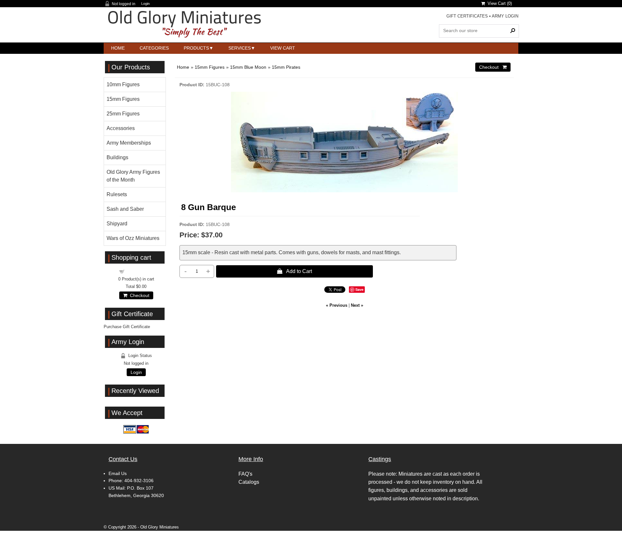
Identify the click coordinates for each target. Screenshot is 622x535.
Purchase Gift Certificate (127, 326)
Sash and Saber (125, 209)
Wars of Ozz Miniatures (133, 238)
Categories (154, 48)
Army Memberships (129, 143)
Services (239, 48)
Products (196, 48)
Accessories (121, 128)
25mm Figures (123, 113)
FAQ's (245, 474)
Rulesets (117, 194)
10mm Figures (123, 84)
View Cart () (498, 3)
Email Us (118, 473)
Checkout (138, 295)
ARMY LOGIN (505, 16)
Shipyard (117, 223)
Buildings (117, 157)
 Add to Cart (294, 271)
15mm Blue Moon (248, 67)
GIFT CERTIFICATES (467, 16)
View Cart (282, 48)
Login (145, 4)
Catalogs (248, 482)
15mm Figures (210, 67)
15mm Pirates (286, 67)
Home (118, 48)
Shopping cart (140, 271)
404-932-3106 (139, 480)
